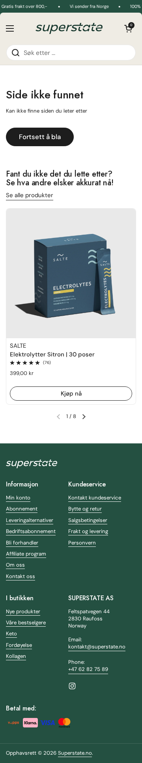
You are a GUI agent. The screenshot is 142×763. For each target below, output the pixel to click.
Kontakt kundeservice (94, 497)
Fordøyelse (19, 645)
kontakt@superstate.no (96, 646)
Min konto (18, 497)
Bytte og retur (85, 508)
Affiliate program (26, 553)
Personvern (82, 542)
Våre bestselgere (26, 622)
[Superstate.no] (69, 28)
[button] (128, 28)
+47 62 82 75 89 (88, 669)
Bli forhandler (22, 542)
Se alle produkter (29, 195)
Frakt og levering (88, 531)
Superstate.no (75, 753)
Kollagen (16, 656)
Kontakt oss (20, 576)
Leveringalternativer (29, 520)
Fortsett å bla (40, 136)
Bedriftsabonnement (31, 531)
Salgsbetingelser (87, 520)
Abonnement (21, 508)
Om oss (15, 564)
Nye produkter (23, 611)
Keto (11, 633)
